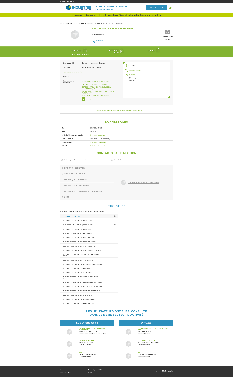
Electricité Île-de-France (87, 23)
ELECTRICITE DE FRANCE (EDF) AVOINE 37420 (77, 272)
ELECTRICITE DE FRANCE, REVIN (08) (95, 95)
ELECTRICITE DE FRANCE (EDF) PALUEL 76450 (77, 295)
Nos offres (119, 370)
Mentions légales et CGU (94, 370)
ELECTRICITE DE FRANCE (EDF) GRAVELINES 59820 (79, 303)
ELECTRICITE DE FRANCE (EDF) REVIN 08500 (77, 229)
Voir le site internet (134, 70)
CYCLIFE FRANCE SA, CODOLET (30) (95, 84)
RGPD (90, 372)
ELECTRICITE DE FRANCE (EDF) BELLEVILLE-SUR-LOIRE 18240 (82, 286)
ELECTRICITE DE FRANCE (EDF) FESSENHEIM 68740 (79, 242)
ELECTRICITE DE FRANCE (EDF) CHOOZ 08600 (77, 233)
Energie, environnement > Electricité (93, 63)
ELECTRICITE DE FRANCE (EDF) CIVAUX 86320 (77, 268)
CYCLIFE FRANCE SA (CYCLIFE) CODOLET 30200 (78, 225)
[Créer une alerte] (167, 32)
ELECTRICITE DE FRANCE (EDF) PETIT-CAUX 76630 (79, 299)
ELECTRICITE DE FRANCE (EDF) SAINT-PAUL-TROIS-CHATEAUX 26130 (82, 255)
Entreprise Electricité (72, 23)
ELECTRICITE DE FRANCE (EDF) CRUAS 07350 (77, 220)
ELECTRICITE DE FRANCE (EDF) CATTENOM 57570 (78, 237)
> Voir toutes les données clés (72, 72)
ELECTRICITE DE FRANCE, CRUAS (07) (95, 82)
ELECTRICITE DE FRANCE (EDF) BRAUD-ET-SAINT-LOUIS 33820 (82, 264)
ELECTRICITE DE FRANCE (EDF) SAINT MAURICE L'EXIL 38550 (82, 250)
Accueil (62, 23)
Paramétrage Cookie (65, 372)
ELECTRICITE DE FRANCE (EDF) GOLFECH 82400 (78, 260)
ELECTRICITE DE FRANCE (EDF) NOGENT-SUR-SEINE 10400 (81, 291)
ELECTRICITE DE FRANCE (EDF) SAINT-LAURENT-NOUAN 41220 (80, 277)
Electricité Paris (101, 23)
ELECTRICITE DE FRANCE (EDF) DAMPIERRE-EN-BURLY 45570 (82, 282)
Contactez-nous (64, 370)
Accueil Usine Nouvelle (68, 1)
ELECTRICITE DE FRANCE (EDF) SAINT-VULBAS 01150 (79, 246)
